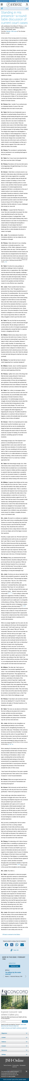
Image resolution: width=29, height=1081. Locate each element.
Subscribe (19, 1)
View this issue (14, 966)
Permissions (23, 1065)
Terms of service (7, 1065)
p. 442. (18, 864)
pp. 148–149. (10, 744)
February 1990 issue (11, 31)
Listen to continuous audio (13, 1028)
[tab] (14, 1033)
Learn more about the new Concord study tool (13, 1025)
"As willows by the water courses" (13, 973)
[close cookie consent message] (26, 1071)
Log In (25, 1)
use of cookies (11, 1076)
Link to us (14, 1066)
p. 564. (5, 261)
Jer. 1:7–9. (10, 593)
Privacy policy (15, 1065)
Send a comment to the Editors (12, 934)
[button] (14, 1033)
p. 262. (24, 605)
